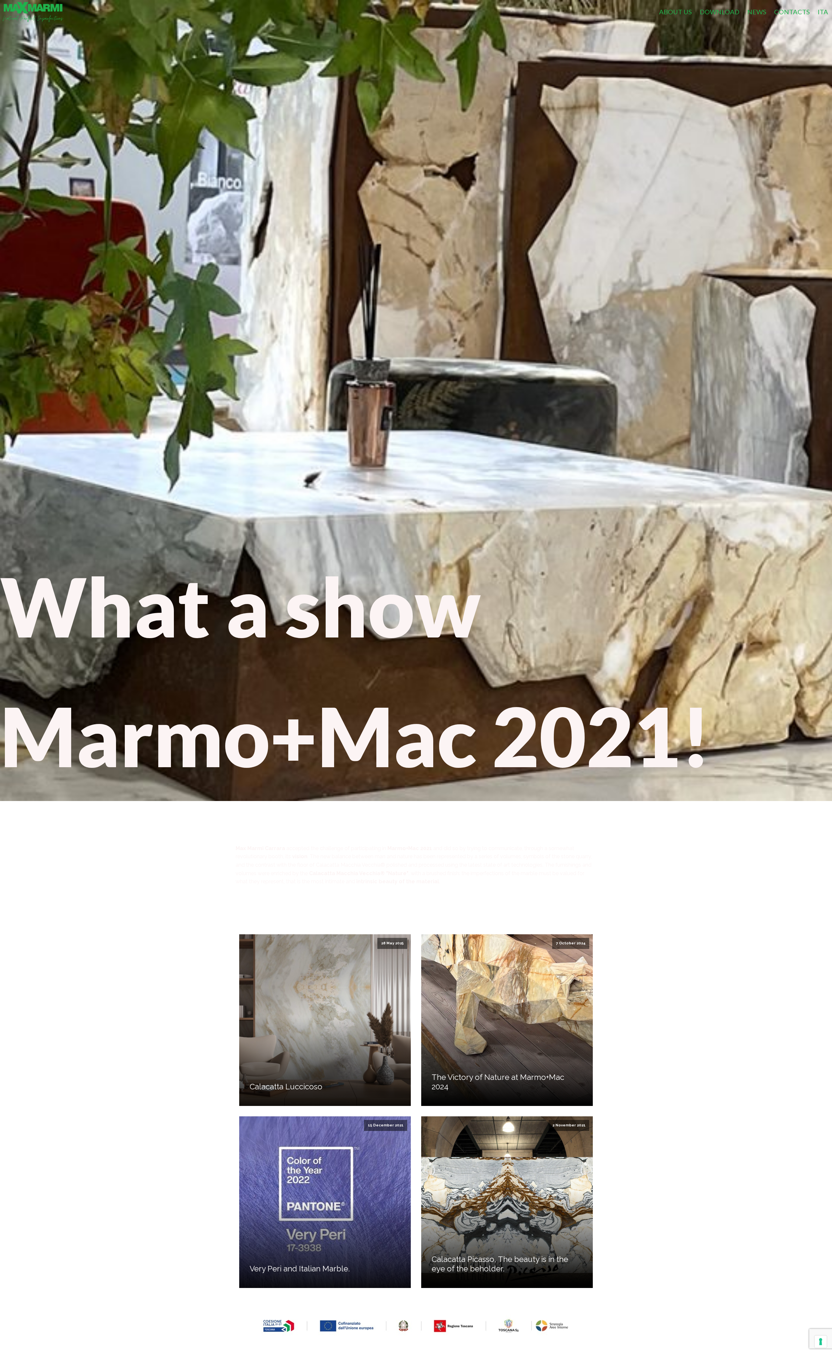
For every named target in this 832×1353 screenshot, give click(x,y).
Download (719, 12)
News (756, 12)
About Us (675, 12)
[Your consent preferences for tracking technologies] (820, 1341)
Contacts (792, 12)
